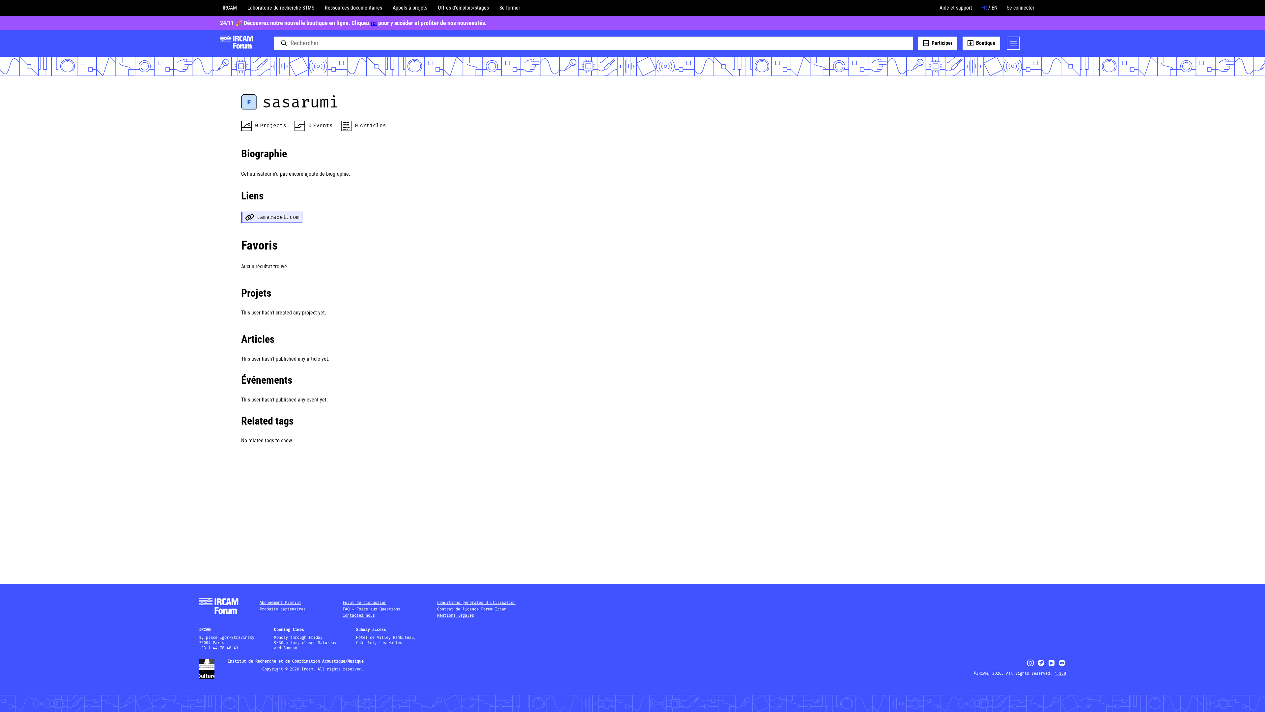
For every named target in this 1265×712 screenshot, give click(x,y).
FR (984, 8)
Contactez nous (359, 615)
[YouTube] (1051, 666)
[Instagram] (1030, 665)
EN (995, 8)
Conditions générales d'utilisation (476, 603)
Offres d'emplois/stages (463, 8)
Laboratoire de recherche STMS (280, 8)
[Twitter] (1041, 666)
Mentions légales (455, 615)
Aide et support (956, 8)
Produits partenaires (283, 609)
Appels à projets (410, 8)
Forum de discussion (364, 603)
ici (374, 22)
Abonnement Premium (280, 603)
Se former (509, 8)
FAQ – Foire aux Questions (371, 609)
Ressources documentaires (353, 8)
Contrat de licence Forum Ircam (471, 609)
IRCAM (230, 8)
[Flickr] (1062, 666)
